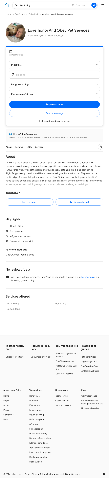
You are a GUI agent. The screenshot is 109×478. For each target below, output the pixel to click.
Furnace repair (36, 428)
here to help (87, 276)
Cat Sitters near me (64, 373)
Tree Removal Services (39, 447)
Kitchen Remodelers (38, 443)
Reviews (19, 147)
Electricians (34, 405)
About (9, 147)
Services (39, 147)
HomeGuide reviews (90, 408)
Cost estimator (62, 400)
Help (5, 419)
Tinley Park (33, 14)
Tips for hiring (61, 395)
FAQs (29, 147)
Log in (6, 400)
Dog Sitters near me (65, 361)
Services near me (63, 405)
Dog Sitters (20, 14)
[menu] (7, 5)
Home (8, 14)
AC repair (33, 424)
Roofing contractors (38, 457)
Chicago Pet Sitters (15, 356)
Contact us (8, 414)
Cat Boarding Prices (90, 371)
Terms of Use (31, 474)
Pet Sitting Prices (88, 356)
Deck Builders (35, 461)
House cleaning (36, 414)
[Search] (94, 5)
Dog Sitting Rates (89, 361)
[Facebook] (104, 474)
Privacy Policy (46, 474)
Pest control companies (40, 452)
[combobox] (42, 5)
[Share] (100, 147)
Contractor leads (89, 395)
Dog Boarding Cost (89, 366)
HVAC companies (37, 419)
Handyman (34, 395)
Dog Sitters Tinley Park (41, 356)
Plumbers (33, 400)
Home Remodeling (38, 433)
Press (6, 410)
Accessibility (62, 474)
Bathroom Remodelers (40, 438)
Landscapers (35, 410)
